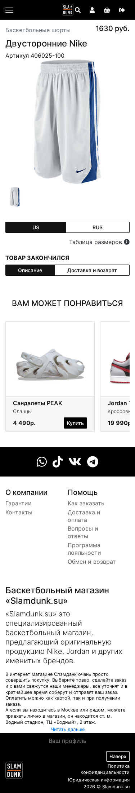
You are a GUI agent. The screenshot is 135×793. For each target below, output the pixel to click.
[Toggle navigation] (9, 10)
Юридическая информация (99, 780)
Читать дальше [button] (68, 729)
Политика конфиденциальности (105, 769)
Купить (75, 423)
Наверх (117, 756)
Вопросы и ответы (83, 532)
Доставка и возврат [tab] (92, 270)
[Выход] (122, 10)
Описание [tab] (30, 270)
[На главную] (67, 9)
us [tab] (35, 227)
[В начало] (14, 772)
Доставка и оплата (84, 516)
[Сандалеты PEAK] (50, 358)
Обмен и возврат (92, 561)
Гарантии (18, 503)
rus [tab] (98, 227)
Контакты (18, 512)
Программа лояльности (84, 548)
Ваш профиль (67, 740)
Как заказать (86, 503)
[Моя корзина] (107, 10)
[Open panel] (77, 10)
